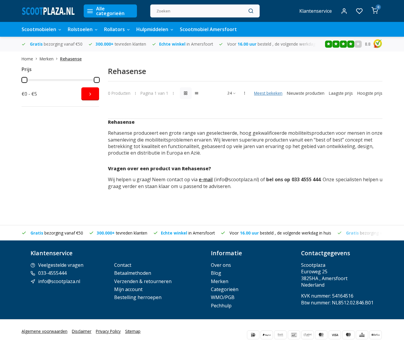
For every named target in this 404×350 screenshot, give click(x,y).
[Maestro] (348, 334)
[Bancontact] (294, 334)
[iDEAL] (253, 334)
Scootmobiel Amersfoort (208, 29)
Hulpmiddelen (152, 29)
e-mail (206, 179)
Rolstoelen (80, 29)
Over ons (221, 265)
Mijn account (128, 289)
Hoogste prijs (369, 93)
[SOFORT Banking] (307, 334)
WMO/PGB (223, 297)
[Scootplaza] (48, 11)
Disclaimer (81, 331)
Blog (216, 273)
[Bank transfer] (280, 334)
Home (27, 59)
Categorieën (224, 289)
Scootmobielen (39, 29)
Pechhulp (221, 305)
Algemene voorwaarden (44, 331)
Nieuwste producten (305, 93)
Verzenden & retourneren (143, 281)
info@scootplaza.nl (59, 281)
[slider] (24, 80)
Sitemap (132, 331)
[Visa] (335, 334)
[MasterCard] (321, 334)
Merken (47, 59)
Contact (122, 265)
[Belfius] (375, 334)
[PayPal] (267, 334)
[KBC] (362, 334)
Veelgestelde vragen (60, 265)
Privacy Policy (108, 331)
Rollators (114, 29)
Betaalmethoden (132, 273)
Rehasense (71, 59)
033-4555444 (52, 273)
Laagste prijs (341, 93)
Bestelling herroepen (137, 297)
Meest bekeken (268, 93)
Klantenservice (315, 11)
